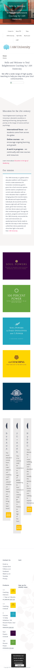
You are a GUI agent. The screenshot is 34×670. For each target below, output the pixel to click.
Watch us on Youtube (6, 575)
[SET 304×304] (16, 318)
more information (18, 663)
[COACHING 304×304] (16, 351)
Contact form (7, 566)
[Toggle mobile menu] (30, 51)
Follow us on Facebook (7, 570)
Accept (19, 665)
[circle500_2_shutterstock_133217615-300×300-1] (17, 82)
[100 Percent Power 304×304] (16, 285)
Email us (5, 564)
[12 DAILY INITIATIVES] (16, 383)
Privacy (5, 578)
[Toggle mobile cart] (27, 51)
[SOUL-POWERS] (16, 253)
